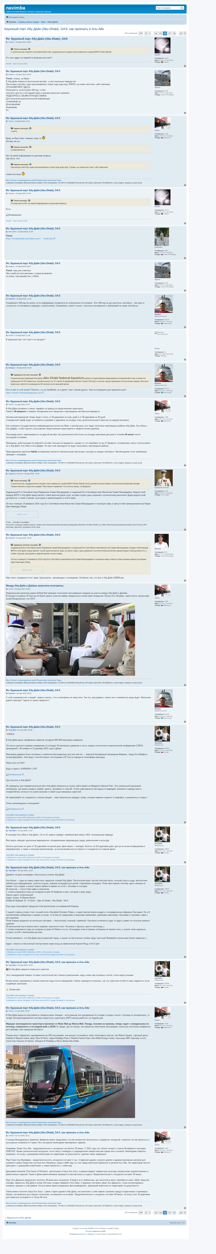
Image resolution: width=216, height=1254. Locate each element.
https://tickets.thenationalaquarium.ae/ (23, 393)
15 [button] (160, 33)
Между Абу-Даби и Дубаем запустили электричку (34, 585)
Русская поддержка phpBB (96, 1231)
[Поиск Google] (181, 8)
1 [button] (149, 33)
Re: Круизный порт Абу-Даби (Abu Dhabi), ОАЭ (37, 38)
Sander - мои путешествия (16, 64)
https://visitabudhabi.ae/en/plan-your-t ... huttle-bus (29, 238)
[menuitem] (15, 17)
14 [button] (156, 33)
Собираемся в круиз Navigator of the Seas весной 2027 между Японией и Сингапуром (40, 820)
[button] (140, 33)
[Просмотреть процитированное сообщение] (29, 49)
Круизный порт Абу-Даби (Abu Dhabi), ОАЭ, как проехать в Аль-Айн (54, 29)
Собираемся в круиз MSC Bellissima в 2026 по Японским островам (33, 817)
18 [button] (174, 33)
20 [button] (181, 33)
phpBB (19, 514)
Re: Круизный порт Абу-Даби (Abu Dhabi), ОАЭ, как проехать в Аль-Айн (47, 867)
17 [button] (169, 33)
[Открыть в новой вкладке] (15, 774)
